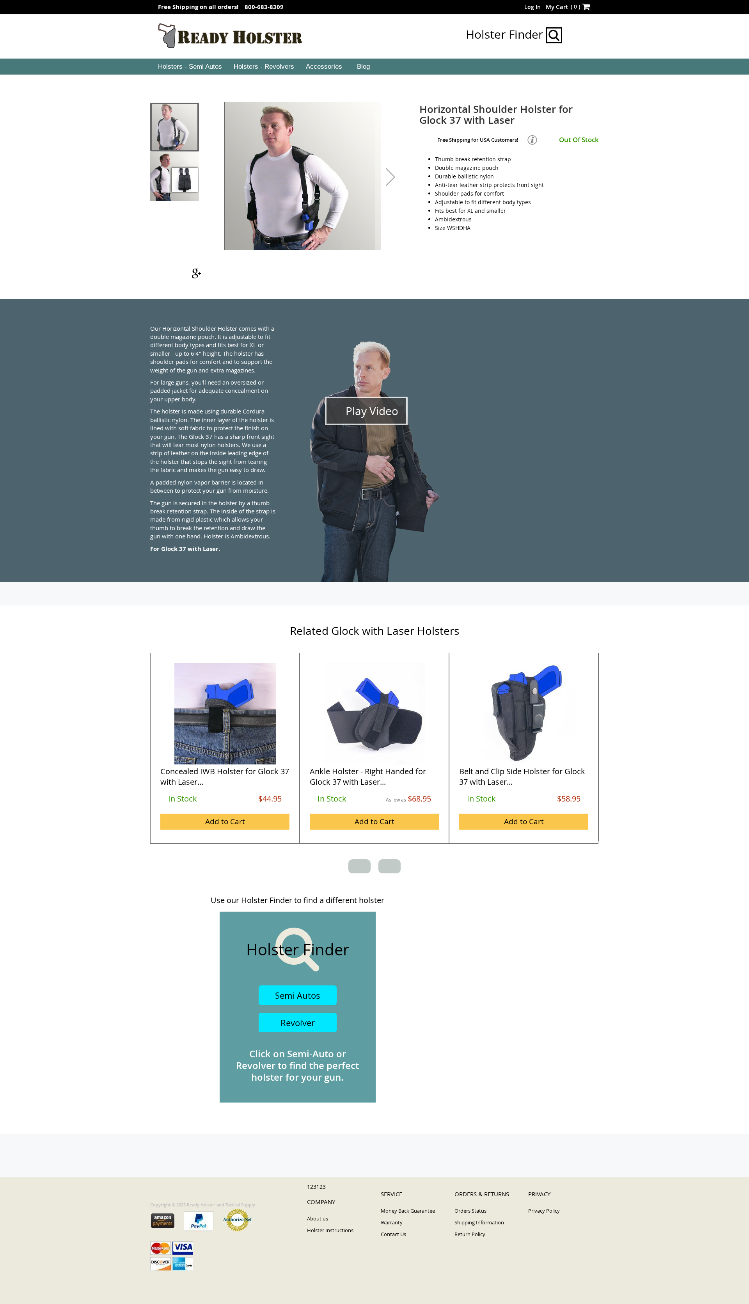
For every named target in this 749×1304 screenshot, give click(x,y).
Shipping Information (479, 1222)
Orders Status (470, 1210)
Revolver (297, 1022)
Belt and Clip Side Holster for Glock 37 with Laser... (522, 776)
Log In (532, 7)
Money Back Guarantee (408, 1210)
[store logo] (230, 36)
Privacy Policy (544, 1210)
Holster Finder (506, 34)
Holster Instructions (330, 1230)
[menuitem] (189, 67)
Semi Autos (297, 995)
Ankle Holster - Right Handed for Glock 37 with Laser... (368, 776)
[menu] (374, 67)
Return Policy (469, 1234)
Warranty (392, 1222)
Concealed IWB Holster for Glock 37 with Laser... (224, 776)
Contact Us (393, 1234)
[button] (390, 177)
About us (317, 1218)
